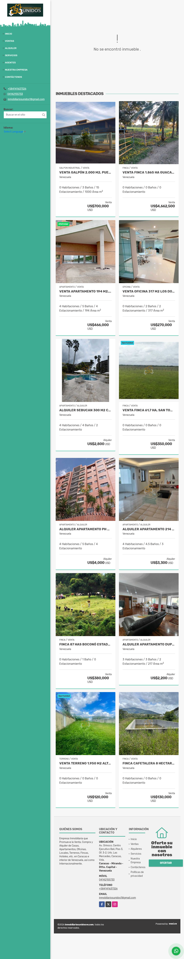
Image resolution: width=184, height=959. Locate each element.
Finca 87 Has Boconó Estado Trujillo (85, 644)
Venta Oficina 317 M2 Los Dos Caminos (149, 291)
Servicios (11, 55)
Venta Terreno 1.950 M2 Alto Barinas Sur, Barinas (85, 763)
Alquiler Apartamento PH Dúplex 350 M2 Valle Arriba (85, 529)
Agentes (10, 62)
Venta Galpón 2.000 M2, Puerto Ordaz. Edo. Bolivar (85, 172)
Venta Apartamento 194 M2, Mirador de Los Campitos (85, 291)
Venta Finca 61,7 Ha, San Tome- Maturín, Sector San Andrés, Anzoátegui (149, 410)
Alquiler (11, 48)
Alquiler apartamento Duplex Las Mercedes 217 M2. (149, 644)
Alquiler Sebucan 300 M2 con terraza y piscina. (85, 410)
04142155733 (15, 94)
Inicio (8, 33)
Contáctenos (13, 77)
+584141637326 (17, 88)
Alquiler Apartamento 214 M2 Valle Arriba (149, 529)
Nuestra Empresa (16, 69)
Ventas (9, 41)
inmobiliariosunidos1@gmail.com (26, 99)
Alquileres (136, 848)
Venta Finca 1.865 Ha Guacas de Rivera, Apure (149, 172)
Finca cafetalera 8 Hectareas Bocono (149, 763)
